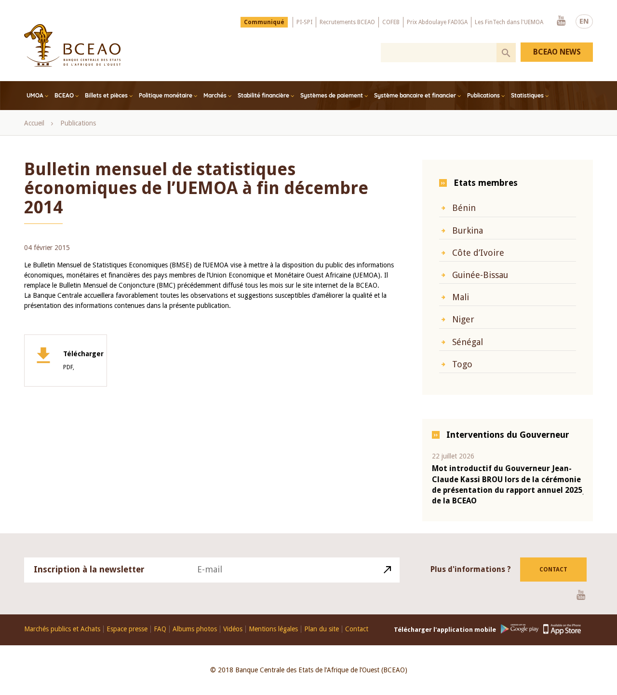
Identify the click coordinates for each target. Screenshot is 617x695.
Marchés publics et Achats (62, 629)
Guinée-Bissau (480, 275)
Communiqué (264, 22)
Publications (483, 95)
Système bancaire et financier (415, 95)
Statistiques (527, 95)
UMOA (35, 95)
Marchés (215, 95)
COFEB (391, 22)
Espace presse (127, 629)
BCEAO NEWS (557, 51)
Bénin (464, 208)
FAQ (160, 629)
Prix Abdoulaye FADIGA (437, 22)
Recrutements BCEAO (347, 22)
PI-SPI (304, 22)
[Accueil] (72, 45)
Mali (460, 297)
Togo (462, 364)
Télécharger (83, 360)
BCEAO (64, 95)
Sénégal (467, 342)
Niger (463, 319)
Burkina (467, 230)
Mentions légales (273, 629)
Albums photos (195, 629)
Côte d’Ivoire (478, 253)
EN (584, 21)
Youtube (561, 21)
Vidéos (232, 629)
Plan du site (321, 629)
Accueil (34, 123)
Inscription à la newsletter (89, 569)
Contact (553, 569)
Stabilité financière (263, 95)
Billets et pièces (106, 95)
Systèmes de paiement (331, 95)
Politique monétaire (165, 95)
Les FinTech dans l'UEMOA (509, 22)
